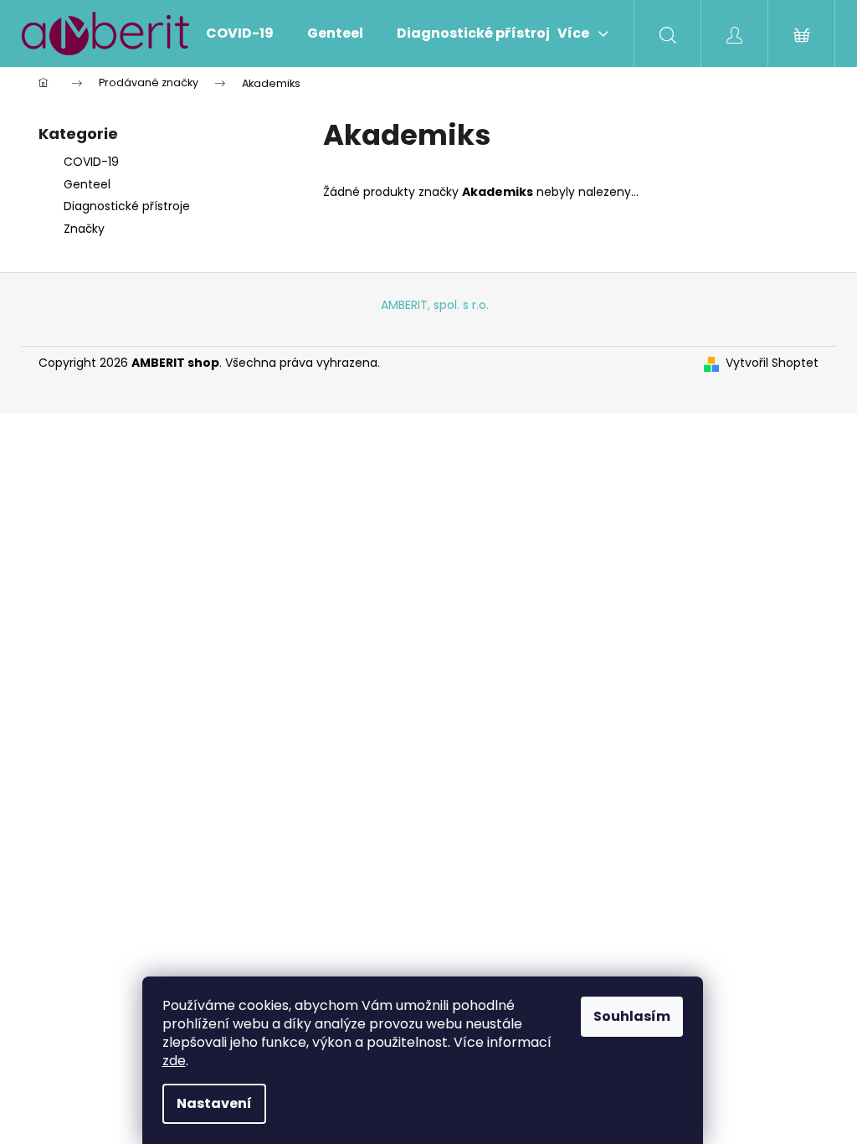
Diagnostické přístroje (127, 206)
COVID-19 (91, 161)
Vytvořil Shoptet (772, 363)
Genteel (87, 184)
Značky (84, 228)
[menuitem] (239, 33)
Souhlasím (631, 1016)
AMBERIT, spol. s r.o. (435, 304)
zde (174, 1060)
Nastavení (214, 1103)
